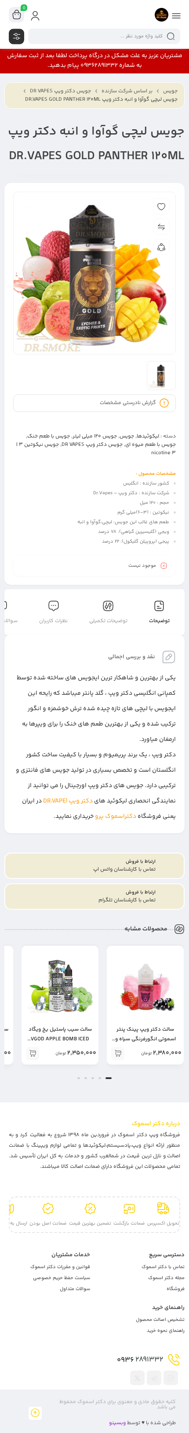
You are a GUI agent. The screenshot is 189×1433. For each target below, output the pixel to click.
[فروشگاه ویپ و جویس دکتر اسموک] (161, 15)
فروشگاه (176, 1289)
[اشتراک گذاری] (161, 247)
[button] (108, 1078)
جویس (170, 91)
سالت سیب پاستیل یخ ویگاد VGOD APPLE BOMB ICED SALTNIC (60, 1039)
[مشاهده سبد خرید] (16, 15)
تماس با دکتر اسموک (163, 1267)
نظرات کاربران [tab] (53, 621)
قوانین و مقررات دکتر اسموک (60, 1267)
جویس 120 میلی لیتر (95, 436)
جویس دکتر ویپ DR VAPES (60, 91)
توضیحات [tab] (159, 621)
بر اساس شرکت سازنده (127, 91)
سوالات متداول (75, 1289)
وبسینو (117, 1423)
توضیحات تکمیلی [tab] (108, 621)
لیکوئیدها (148, 436)
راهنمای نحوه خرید (166, 1331)
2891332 (140, 1360)
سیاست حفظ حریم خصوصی (61, 1278)
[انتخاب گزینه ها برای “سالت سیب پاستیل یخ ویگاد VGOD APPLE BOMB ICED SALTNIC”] (32, 1053)
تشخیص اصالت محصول (160, 1320)
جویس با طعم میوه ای (150, 445)
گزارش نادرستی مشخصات (128, 403)
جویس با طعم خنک (48, 436)
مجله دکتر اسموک (166, 1278)
